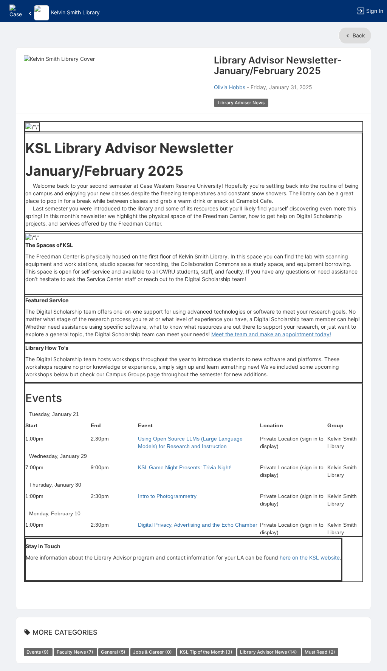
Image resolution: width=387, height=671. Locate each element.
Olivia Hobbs (229, 87)
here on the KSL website (310, 557)
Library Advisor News (269, 652)
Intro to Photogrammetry (167, 496)
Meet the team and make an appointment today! (271, 334)
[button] (16, 10)
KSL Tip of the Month (207, 652)
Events (38, 652)
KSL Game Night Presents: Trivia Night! (185, 467)
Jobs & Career (153, 652)
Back (358, 35)
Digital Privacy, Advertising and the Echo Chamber (197, 525)
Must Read (320, 652)
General (114, 652)
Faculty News (75, 652)
